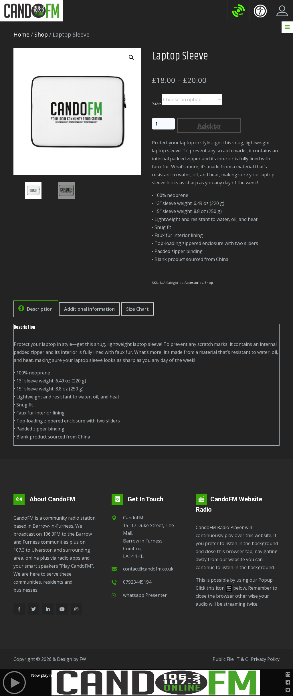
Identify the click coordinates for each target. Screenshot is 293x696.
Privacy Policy (265, 659)
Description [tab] (39, 309)
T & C (242, 659)
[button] (131, 57)
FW (83, 659)
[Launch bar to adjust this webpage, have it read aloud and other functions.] (260, 11)
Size (156, 103)
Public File (223, 659)
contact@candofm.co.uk (148, 569)
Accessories (194, 282)
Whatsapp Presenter (145, 595)
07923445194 (137, 582)
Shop (41, 34)
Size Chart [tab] (137, 309)
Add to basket (209, 126)
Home (21, 34)
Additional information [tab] (89, 309)
